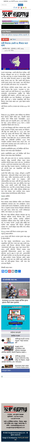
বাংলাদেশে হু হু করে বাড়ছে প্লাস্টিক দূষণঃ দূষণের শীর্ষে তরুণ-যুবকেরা (15, 301)
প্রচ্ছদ (6, 39)
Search (20, 4)
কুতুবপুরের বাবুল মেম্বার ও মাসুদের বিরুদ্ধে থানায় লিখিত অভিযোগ (22, 367)
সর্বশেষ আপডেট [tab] (15, 332)
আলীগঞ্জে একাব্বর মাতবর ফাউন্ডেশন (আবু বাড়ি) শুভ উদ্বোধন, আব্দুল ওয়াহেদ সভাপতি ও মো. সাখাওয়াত (15, 359)
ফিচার (14, 39)
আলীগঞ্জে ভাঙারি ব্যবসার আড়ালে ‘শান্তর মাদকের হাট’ (22, 341)
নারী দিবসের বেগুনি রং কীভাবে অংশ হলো (14, 44)
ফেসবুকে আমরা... (7, 370)
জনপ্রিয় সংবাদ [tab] (15, 336)
